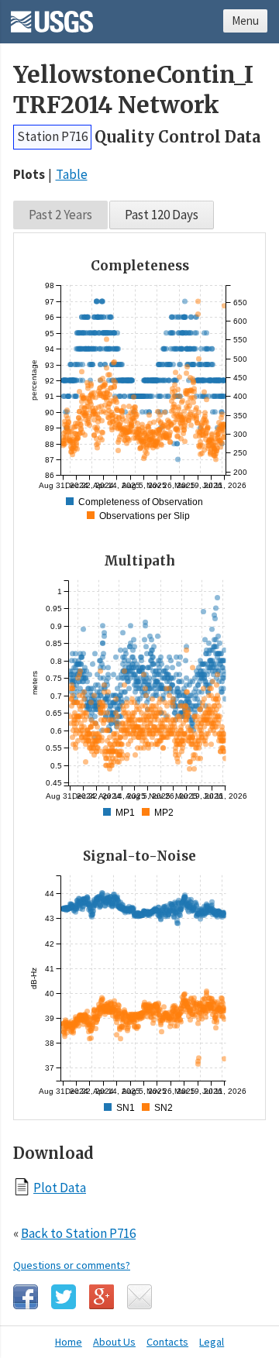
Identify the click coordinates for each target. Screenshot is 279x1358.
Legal (211, 1342)
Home (68, 1342)
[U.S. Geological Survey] (52, 16)
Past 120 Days (161, 214)
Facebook (25, 1296)
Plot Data (59, 1187)
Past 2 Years (60, 214)
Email (139, 1296)
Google (101, 1296)
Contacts (167, 1342)
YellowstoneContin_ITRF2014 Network (133, 89)
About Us (114, 1342)
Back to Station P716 (78, 1233)
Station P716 (52, 136)
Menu (245, 20)
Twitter (63, 1296)
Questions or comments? (71, 1265)
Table (72, 174)
